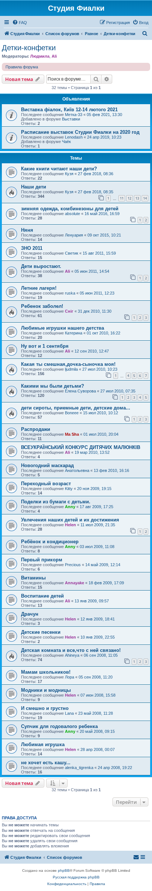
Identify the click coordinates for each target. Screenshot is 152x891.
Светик (71, 253)
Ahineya (72, 655)
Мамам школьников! (45, 672)
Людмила (39, 56)
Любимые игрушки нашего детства (62, 328)
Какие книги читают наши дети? (59, 168)
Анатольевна (77, 470)
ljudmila (71, 369)
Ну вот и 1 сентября (45, 346)
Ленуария (74, 235)
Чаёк (66, 141)
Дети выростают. (41, 266)
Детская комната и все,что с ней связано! (71, 650)
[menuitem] (19, 22)
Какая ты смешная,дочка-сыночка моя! (68, 364)
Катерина (73, 333)
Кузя (69, 173)
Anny (70, 506)
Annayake (74, 583)
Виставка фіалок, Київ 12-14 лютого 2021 (69, 109)
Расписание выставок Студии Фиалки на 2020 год (80, 132)
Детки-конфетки (29, 48)
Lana (69, 713)
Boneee (72, 413)
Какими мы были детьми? (52, 386)
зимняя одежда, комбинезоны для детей (69, 208)
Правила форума (22, 67)
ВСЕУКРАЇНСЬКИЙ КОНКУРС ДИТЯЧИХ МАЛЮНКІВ (80, 447)
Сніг (69, 311)
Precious (73, 564)
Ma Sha (72, 434)
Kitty (69, 488)
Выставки (71, 119)
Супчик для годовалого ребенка (59, 726)
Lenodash (74, 137)
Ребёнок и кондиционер (50, 541)
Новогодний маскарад (47, 465)
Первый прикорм (41, 559)
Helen (70, 525)
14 (145, 198)
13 (137, 198)
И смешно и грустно (45, 708)
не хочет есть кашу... (45, 762)
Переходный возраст (46, 483)
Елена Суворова (80, 391)
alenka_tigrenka (79, 767)
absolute (72, 213)
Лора (69, 677)
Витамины (33, 578)
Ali (54, 56)
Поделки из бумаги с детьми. (55, 501)
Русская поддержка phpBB (76, 877)
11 (122, 198)
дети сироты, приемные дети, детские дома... (75, 408)
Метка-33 (73, 114)
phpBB (64, 870)
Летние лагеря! (38, 288)
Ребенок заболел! (42, 306)
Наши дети (33, 187)
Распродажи (35, 429)
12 (129, 198)
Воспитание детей (42, 596)
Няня (27, 230)
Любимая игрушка (43, 744)
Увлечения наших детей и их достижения (70, 520)
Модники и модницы (46, 690)
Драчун (29, 614)
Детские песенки (41, 632)
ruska (70, 293)
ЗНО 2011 (31, 248)
